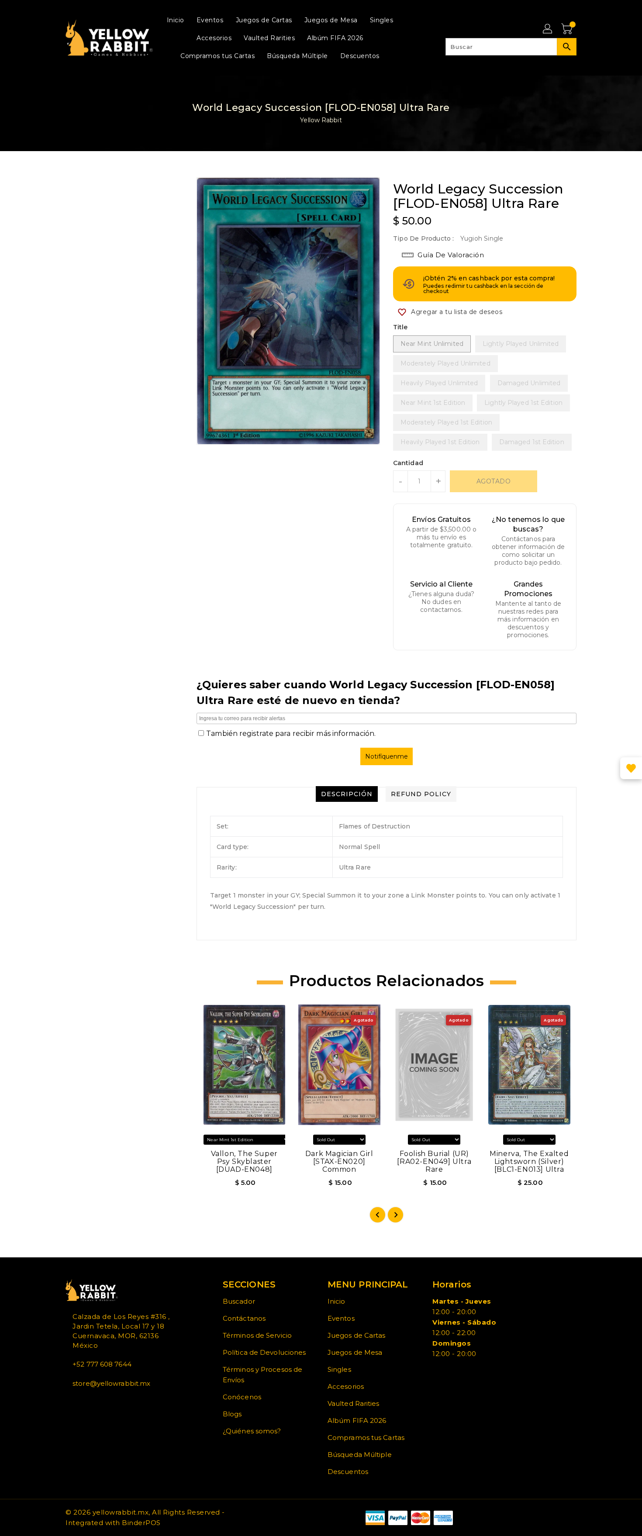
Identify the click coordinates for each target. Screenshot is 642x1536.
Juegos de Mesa (355, 1352)
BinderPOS (141, 1523)
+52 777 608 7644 (101, 1364)
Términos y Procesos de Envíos (262, 1374)
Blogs (232, 1414)
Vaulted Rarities (354, 1403)
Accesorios (346, 1386)
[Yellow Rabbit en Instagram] (82, 1403)
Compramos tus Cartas (366, 1437)
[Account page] (548, 29)
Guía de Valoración (451, 255)
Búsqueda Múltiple (360, 1454)
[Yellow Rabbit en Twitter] (75, 1403)
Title (400, 327)
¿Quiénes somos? (252, 1431)
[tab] (347, 794)
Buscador (239, 1301)
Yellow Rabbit (321, 120)
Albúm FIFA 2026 (357, 1420)
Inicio (336, 1301)
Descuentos (348, 1471)
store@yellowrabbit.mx (111, 1383)
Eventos (341, 1318)
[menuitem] (176, 20)
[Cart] (567, 29)
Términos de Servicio (257, 1335)
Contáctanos (244, 1318)
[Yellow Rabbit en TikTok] (96, 1403)
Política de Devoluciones (264, 1352)
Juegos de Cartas (357, 1335)
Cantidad (408, 463)
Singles (339, 1369)
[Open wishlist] (631, 768)
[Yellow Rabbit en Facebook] (68, 1403)
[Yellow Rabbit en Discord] (89, 1403)
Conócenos (242, 1397)
